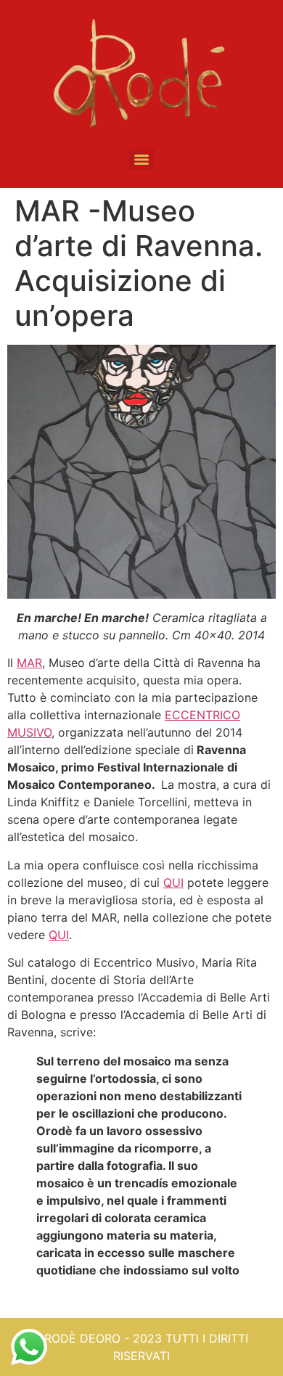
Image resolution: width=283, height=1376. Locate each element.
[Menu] (141, 160)
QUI (173, 882)
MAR (29, 662)
